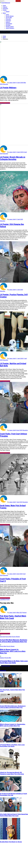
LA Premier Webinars (8, 88)
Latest (7, 14)
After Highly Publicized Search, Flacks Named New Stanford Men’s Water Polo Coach (14, 815)
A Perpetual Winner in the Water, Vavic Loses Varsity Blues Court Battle (14, 662)
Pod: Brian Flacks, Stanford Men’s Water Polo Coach (13, 617)
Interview (2, 636)
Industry (8, 22)
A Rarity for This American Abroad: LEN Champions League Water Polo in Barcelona (12, 773)
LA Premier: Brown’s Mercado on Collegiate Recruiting (12, 158)
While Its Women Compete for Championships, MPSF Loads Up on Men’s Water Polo (12, 651)
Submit (7, 11)
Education (5, 8)
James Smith (12, 82)
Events (4, 10)
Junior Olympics (10, 28)
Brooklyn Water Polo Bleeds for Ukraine (11, 842)
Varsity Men (9, 17)
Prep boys (8, 20)
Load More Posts (5, 599)
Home (4, 5)
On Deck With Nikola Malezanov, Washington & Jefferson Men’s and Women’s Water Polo (13, 640)
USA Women (9, 23)
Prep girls (8, 19)
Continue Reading (5, 103)
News (4, 13)
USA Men (8, 25)
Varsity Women (10, 16)
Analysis (2, 658)
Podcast (5, 7)
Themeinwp (3, 670)
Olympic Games (10, 26)
